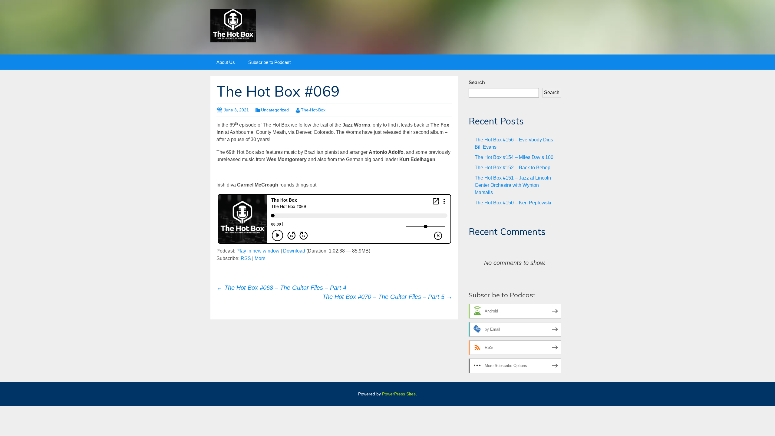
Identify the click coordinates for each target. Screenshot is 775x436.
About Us (225, 62)
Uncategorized (275, 109)
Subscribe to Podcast (269, 62)
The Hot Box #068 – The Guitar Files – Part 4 (281, 287)
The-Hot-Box (313, 109)
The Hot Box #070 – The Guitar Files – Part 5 (387, 296)
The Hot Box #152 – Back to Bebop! (513, 167)
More (260, 258)
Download (294, 250)
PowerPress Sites (399, 393)
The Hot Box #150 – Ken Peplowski (513, 202)
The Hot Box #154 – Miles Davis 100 (514, 157)
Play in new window (257, 250)
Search (477, 82)
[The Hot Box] (233, 25)
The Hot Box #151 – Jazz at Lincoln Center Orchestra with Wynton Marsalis (513, 185)
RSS (246, 258)
